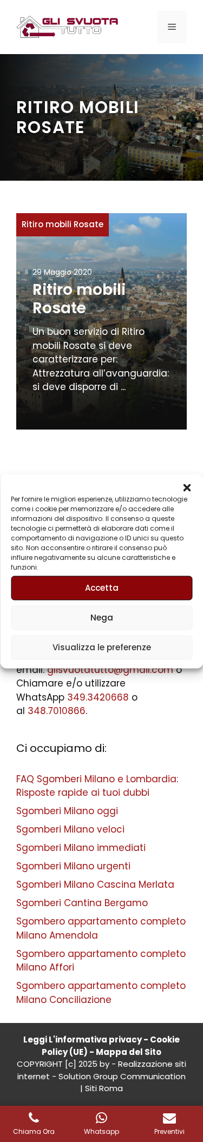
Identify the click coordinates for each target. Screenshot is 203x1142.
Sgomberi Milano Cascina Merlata (95, 884)
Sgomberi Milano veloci (70, 829)
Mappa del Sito (128, 1052)
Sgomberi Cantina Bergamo (82, 902)
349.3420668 (98, 697)
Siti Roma (104, 1088)
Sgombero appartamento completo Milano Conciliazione (101, 992)
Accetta (102, 587)
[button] (186, 487)
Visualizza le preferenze (102, 647)
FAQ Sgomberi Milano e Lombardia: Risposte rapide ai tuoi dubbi (97, 786)
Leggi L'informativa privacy (82, 1039)
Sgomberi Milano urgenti (73, 866)
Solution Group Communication (122, 1076)
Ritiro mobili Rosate (62, 224)
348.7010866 (57, 710)
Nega (101, 617)
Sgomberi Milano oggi (67, 810)
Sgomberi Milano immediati (81, 847)
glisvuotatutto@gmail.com (110, 669)
